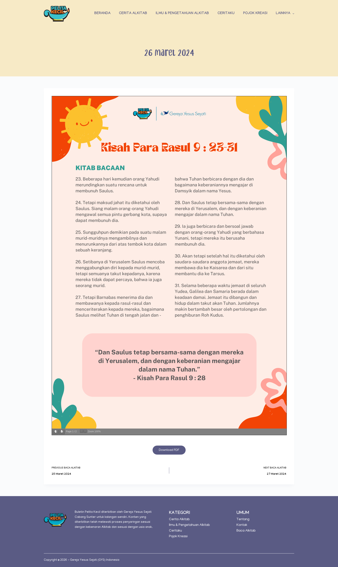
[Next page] (62, 431)
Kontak (241, 525)
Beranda (102, 14)
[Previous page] (55, 431)
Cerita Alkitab (133, 14)
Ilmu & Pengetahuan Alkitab (182, 14)
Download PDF (169, 450)
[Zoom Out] (81, 431)
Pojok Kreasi (255, 14)
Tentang (242, 520)
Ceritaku (226, 14)
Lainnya (283, 14)
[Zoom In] (85, 431)
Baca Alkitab (246, 531)
